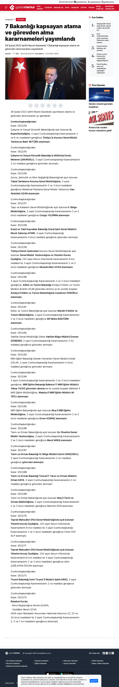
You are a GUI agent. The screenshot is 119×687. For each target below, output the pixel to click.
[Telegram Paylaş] (48, 105)
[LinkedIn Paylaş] (42, 105)
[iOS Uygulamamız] (52, 674)
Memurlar (58, 7)
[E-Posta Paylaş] (60, 105)
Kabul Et (94, 681)
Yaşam (91, 7)
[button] (6, 7)
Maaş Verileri (99, 7)
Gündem (48, 7)
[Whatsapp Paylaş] (54, 105)
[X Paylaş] (36, 105)
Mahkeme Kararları (109, 7)
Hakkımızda (9, 683)
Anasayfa (9, 19)
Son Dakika (40, 7)
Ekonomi (75, 7)
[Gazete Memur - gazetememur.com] (22, 7)
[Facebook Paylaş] (30, 105)
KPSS (67, 7)
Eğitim (83, 7)
